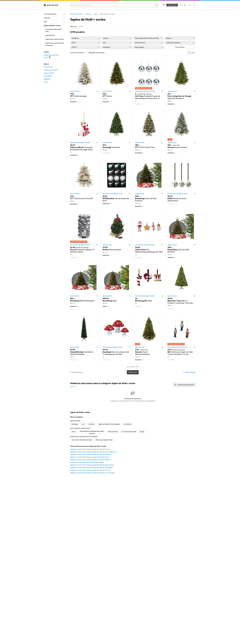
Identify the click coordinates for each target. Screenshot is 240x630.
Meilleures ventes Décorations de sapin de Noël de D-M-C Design (92, 473)
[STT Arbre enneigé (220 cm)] (84, 82)
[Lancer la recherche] (72, 5)
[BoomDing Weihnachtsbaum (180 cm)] (84, 286)
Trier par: (73, 53)
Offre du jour (48, 67)
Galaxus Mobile (49, 73)
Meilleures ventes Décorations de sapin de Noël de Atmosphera (91, 468)
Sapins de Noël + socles (52, 26)
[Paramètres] (163, 5)
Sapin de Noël (49, 35)
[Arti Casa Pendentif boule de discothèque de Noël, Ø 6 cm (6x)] (149, 82)
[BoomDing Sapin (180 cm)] (116, 286)
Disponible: (92, 53)
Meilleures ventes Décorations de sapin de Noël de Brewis (89, 457)
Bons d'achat (48, 76)
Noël (45, 22)
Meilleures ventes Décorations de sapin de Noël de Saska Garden (92, 465)
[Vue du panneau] (189, 52)
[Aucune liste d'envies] (189, 5)
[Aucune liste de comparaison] (185, 5)
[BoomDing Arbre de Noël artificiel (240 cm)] (149, 184)
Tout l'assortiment (50, 14)
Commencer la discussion (185, 385)
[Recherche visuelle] (156, 5)
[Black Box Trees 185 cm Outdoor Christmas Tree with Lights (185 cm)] (181, 286)
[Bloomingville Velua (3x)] (149, 286)
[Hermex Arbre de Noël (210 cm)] (181, 133)
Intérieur (47, 18)
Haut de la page (190, 372)
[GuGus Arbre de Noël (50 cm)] (116, 235)
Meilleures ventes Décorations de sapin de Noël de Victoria (90, 470)
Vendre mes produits (51, 70)
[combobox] (81, 53)
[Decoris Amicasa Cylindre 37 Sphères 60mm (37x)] (84, 235)
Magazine (47, 79)
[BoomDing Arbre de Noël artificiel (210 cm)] (181, 235)
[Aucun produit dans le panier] (194, 5)
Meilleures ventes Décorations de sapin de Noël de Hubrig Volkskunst (93, 452)
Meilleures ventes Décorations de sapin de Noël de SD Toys (90, 449)
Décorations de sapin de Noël (53, 30)
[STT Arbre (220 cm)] (116, 82)
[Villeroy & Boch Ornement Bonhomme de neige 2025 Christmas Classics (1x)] (84, 133)
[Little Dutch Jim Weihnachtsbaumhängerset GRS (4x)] (149, 235)
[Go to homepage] (51, 5)
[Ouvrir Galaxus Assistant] (180, 5)
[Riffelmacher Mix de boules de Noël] (116, 184)
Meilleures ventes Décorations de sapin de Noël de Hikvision (90, 460)
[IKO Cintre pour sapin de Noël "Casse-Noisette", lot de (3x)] (181, 337)
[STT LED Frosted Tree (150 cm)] (149, 133)
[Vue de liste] (193, 52)
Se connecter (172, 5)
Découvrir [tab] (73, 26)
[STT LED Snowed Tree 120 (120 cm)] (84, 184)
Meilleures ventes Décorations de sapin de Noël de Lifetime (90, 454)
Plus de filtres (180, 47)
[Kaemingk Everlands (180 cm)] (116, 133)
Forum (46, 82)
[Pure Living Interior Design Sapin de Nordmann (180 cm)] (181, 82)
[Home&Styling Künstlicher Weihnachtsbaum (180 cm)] (84, 337)
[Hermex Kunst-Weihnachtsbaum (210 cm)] (149, 337)
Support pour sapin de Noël (54, 39)
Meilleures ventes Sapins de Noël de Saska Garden (87, 462)
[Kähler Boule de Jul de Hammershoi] (181, 184)
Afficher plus (132, 372)
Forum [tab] (81, 26)
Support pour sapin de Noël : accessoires (54, 44)
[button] (97, 91)
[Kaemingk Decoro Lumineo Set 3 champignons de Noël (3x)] (116, 337)
